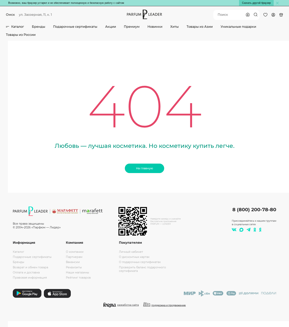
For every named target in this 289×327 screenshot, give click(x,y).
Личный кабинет (131, 252)
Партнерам (74, 257)
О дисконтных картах (134, 257)
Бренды (38, 27)
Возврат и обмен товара (30, 267)
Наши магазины (77, 272)
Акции (110, 27)
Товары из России (21, 35)
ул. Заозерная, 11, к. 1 (35, 15)
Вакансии (73, 262)
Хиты (174, 27)
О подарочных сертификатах (140, 262)
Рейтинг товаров (78, 277)
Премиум (132, 27)
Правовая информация (30, 277)
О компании (75, 252)
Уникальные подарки (238, 27)
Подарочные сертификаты (75, 27)
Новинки (154, 27)
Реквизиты (74, 267)
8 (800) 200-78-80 (254, 209)
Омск (10, 15)
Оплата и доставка (26, 272)
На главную (144, 168)
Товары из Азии (200, 27)
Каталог (17, 27)
